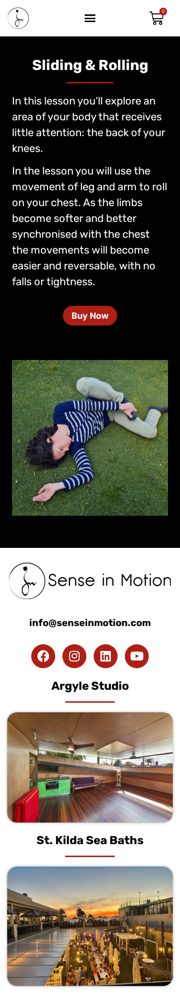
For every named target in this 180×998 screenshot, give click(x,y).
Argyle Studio (90, 686)
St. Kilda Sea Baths (90, 840)
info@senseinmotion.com (90, 622)
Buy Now (90, 316)
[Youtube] (137, 656)
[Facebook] (43, 656)
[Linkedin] (106, 656)
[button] (90, 18)
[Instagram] (74, 656)
